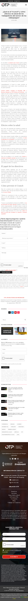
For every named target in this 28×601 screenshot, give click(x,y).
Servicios (14, 493)
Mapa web (8, 587)
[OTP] (9, 5)
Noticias (3, 429)
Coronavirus (21, 426)
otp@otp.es (17, 1)
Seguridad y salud (14, 495)
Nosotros (14, 491)
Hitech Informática (20, 590)
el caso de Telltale (7, 192)
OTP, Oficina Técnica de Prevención (14, 297)
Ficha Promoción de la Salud (8, 434)
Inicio (4, 587)
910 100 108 (10, 1)
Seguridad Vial (5, 426)
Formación (13, 426)
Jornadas (12, 424)
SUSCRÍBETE (14, 557)
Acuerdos (19, 424)
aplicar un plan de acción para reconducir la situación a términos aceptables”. (14, 212)
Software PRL (14, 497)
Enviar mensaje (6, 272)
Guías (18, 434)
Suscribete (5, 367)
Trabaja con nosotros (14, 502)
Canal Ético (16, 589)
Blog (14, 500)
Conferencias (5, 424)
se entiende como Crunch (13, 62)
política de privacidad (10, 270)
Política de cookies (16, 587)
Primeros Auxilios (12, 429)
